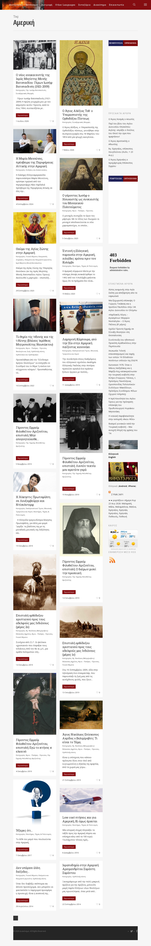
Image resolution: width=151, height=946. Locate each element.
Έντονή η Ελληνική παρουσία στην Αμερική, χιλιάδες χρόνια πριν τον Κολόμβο (79, 256)
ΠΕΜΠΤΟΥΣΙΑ (116, 43)
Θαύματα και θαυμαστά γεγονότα (38, 260)
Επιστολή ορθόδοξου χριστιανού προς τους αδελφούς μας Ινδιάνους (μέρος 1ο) (78, 648)
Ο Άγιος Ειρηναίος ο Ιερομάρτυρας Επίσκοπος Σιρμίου (121, 162)
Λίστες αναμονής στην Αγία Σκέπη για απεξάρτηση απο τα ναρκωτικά (123, 292)
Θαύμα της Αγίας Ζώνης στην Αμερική (32, 251)
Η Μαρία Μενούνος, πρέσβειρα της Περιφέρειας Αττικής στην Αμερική (34, 162)
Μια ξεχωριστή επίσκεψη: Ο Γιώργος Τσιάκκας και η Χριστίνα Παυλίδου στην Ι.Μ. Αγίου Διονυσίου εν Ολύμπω (123, 305)
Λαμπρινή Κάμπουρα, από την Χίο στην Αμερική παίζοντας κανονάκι (79, 343)
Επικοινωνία (116, 4)
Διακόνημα (99, 4)
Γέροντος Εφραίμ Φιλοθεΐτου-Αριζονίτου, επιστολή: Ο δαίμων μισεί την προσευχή (79, 567)
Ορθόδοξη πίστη (37, 351)
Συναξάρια (84, 4)
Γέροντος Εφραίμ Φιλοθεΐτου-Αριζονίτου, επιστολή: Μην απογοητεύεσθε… (32, 433)
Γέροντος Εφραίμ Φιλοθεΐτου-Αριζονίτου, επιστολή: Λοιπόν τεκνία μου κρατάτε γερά (79, 464)
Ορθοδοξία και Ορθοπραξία (27, 355)
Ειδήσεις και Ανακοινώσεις (36, 170)
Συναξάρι (117, 494)
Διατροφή (46, 4)
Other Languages (65, 4)
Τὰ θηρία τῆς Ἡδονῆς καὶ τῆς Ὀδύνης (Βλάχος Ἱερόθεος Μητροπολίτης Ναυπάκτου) (34, 340)
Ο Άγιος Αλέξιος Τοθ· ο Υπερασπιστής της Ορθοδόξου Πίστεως (77, 114)
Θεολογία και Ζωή (23, 351)
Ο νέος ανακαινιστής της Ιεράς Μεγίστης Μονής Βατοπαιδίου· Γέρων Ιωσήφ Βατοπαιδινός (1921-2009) (34, 80)
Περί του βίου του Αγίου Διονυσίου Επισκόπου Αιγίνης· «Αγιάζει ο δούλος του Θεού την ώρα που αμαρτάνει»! (121, 130)
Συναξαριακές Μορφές (25, 93)
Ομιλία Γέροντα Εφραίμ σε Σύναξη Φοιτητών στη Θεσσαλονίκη (121, 332)
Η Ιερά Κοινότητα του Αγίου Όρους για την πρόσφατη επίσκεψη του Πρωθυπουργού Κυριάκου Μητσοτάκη (122, 405)
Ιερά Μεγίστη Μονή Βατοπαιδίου (29, 263)
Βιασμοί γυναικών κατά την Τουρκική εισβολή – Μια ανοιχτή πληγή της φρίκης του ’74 (123, 428)
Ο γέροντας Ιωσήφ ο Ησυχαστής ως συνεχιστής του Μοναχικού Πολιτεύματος (80, 201)
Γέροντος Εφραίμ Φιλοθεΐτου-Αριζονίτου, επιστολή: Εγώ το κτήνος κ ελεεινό (34, 745)
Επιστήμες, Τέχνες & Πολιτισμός (85, 266)
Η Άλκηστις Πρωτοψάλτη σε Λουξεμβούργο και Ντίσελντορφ (33, 501)
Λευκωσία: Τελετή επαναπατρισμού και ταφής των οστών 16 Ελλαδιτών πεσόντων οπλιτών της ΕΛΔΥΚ (123, 355)
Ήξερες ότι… (24, 830)
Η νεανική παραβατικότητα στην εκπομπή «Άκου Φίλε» (122, 418)
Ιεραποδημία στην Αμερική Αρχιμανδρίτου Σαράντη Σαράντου (80, 869)
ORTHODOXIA (130, 178)
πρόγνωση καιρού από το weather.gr (123, 549)
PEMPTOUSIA (116, 178)
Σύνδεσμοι (32, 4)
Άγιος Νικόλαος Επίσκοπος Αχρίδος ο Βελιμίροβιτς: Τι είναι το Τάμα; (80, 738)
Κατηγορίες (16, 4)
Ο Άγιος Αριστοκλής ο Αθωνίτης (119, 143)
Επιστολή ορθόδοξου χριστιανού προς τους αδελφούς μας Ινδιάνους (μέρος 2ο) (32, 621)
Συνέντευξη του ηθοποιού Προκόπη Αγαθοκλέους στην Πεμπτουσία (122, 343)
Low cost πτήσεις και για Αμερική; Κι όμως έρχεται (79, 819)
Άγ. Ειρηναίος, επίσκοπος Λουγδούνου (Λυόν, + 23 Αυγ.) (121, 152)
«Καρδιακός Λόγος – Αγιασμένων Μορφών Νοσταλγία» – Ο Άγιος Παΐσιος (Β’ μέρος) (119, 319)
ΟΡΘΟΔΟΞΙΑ (130, 43)
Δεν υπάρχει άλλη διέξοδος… (28, 869)
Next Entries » (15, 918)
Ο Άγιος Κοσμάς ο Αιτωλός (121, 119)
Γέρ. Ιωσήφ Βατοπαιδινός (36, 90)
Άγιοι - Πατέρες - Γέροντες (82, 211)
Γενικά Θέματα (31, 256)
